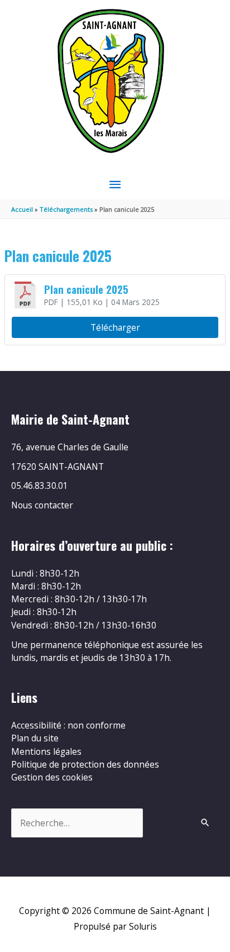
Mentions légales (46, 751)
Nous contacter (42, 505)
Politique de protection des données (85, 764)
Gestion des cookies (52, 777)
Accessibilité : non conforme (68, 725)
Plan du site (35, 738)
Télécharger (115, 327)
